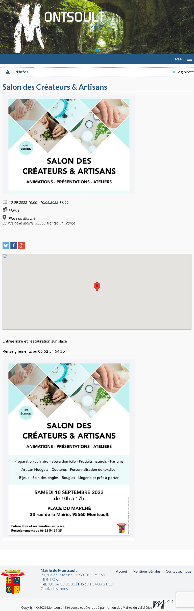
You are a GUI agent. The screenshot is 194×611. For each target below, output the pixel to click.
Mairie (14, 210)
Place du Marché (22, 218)
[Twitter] (6, 245)
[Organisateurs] (5, 209)
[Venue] (5, 217)
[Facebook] (13, 245)
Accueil (122, 571)
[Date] (5, 201)
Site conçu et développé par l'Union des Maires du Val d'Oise (108, 607)
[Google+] (21, 245)
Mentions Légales (147, 571)
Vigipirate (176, 71)
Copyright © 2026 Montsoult (41, 607)
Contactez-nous (178, 571)
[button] (180, 59)
